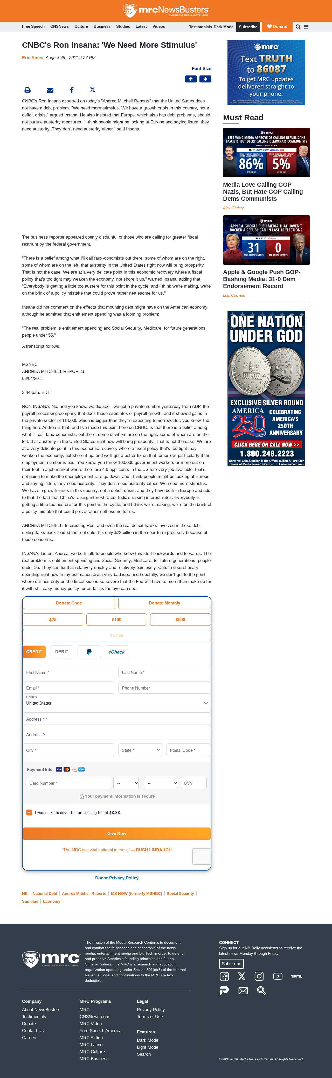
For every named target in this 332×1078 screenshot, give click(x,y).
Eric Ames (32, 57)
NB (25, 893)
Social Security (180, 893)
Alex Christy (233, 208)
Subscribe (248, 27)
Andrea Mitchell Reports (84, 893)
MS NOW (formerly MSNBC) (136, 893)
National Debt (45, 893)
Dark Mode (223, 27)
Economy (51, 901)
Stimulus (30, 901)
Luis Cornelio (234, 295)
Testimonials (200, 27)
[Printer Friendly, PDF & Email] (50, 90)
